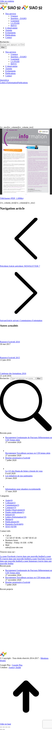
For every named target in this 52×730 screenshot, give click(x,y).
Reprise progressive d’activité (17, 458)
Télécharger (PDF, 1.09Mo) (11, 198)
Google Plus (17, 665)
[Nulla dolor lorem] (31, 630)
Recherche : (5, 378)
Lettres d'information (8, 82)
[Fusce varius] (31, 609)
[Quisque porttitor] (10, 650)
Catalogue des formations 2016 (13, 373)
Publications (22, 82)
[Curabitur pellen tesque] (31, 650)
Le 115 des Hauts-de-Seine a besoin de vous (24, 471)
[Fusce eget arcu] (10, 609)
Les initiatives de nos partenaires (19, 476)
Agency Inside (15, 667)
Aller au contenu (7, 1)
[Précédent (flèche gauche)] (1, 729)
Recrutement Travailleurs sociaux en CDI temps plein (27, 453)
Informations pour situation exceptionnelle (23, 489)
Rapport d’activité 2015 (10, 357)
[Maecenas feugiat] (10, 630)
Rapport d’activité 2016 (10, 342)
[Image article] (7, 339)
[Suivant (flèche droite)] (4, 729)
